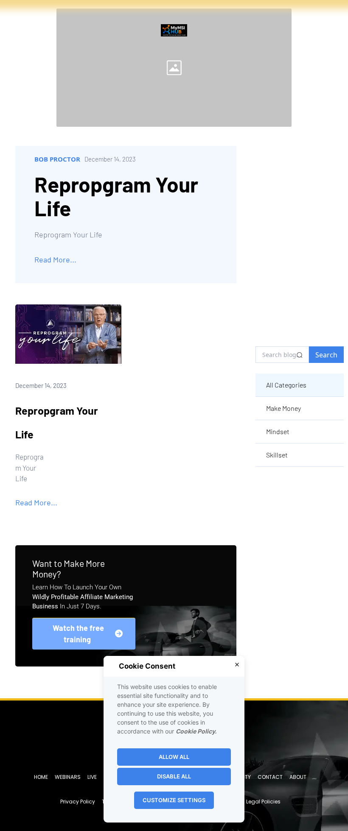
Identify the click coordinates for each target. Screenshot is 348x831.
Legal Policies (263, 801)
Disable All (174, 776)
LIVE (92, 777)
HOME (41, 777)
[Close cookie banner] (236, 664)
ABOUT (297, 777)
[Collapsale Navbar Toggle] (325, 23)
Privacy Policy (77, 801)
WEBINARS (68, 777)
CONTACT (270, 777)
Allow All (174, 756)
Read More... (55, 259)
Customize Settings (174, 800)
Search (326, 355)
